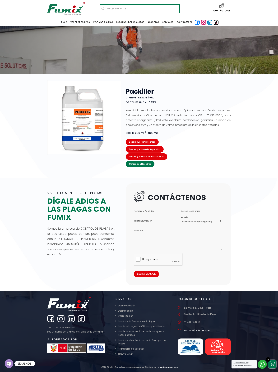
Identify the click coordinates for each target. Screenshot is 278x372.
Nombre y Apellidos (144, 211)
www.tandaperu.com (168, 367)
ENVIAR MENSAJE (146, 274)
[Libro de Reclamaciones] (190, 346)
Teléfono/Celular (143, 220)
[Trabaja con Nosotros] (218, 346)
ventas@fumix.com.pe (197, 330)
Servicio (184, 217)
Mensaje (138, 230)
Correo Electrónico (190, 211)
